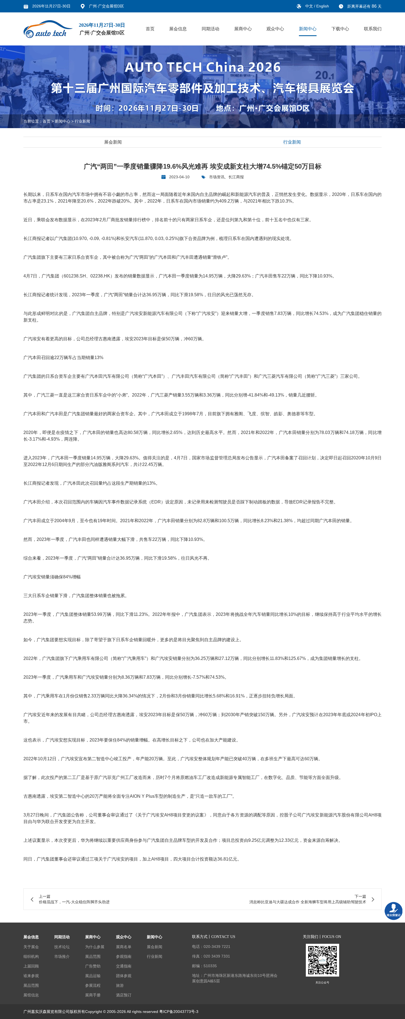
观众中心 (275, 28)
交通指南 (123, 966)
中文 (309, 6)
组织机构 (31, 956)
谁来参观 (31, 976)
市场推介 (62, 956)
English (322, 6)
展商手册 (93, 995)
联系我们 (373, 28)
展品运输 (93, 976)
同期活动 (210, 28)
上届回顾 (31, 966)
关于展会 (31, 947)
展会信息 (178, 28)
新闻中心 (308, 28)
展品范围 (31, 985)
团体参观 (123, 976)
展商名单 (123, 947)
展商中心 (243, 28)
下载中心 (340, 28)
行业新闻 (82, 121)
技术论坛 (62, 947)
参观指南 (123, 956)
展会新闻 (113, 142)
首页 (150, 28)
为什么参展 (94, 947)
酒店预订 (123, 995)
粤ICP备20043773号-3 (178, 1011)
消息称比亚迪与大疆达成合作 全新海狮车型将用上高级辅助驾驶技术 (307, 902)
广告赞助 (93, 966)
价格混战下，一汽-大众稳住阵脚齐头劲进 (74, 902)
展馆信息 (31, 995)
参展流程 (93, 985)
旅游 (120, 985)
